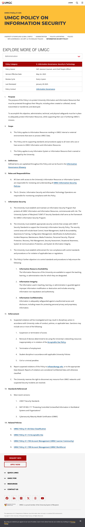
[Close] (80, 521)
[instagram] (21, 497)
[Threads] (36, 497)
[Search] (77, 2)
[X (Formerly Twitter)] (28, 497)
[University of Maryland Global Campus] (7, 2)
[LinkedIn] (14, 497)
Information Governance (45, 89)
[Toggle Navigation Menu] (82, 2)
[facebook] (7, 497)
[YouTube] (43, 497)
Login (70, 2)
